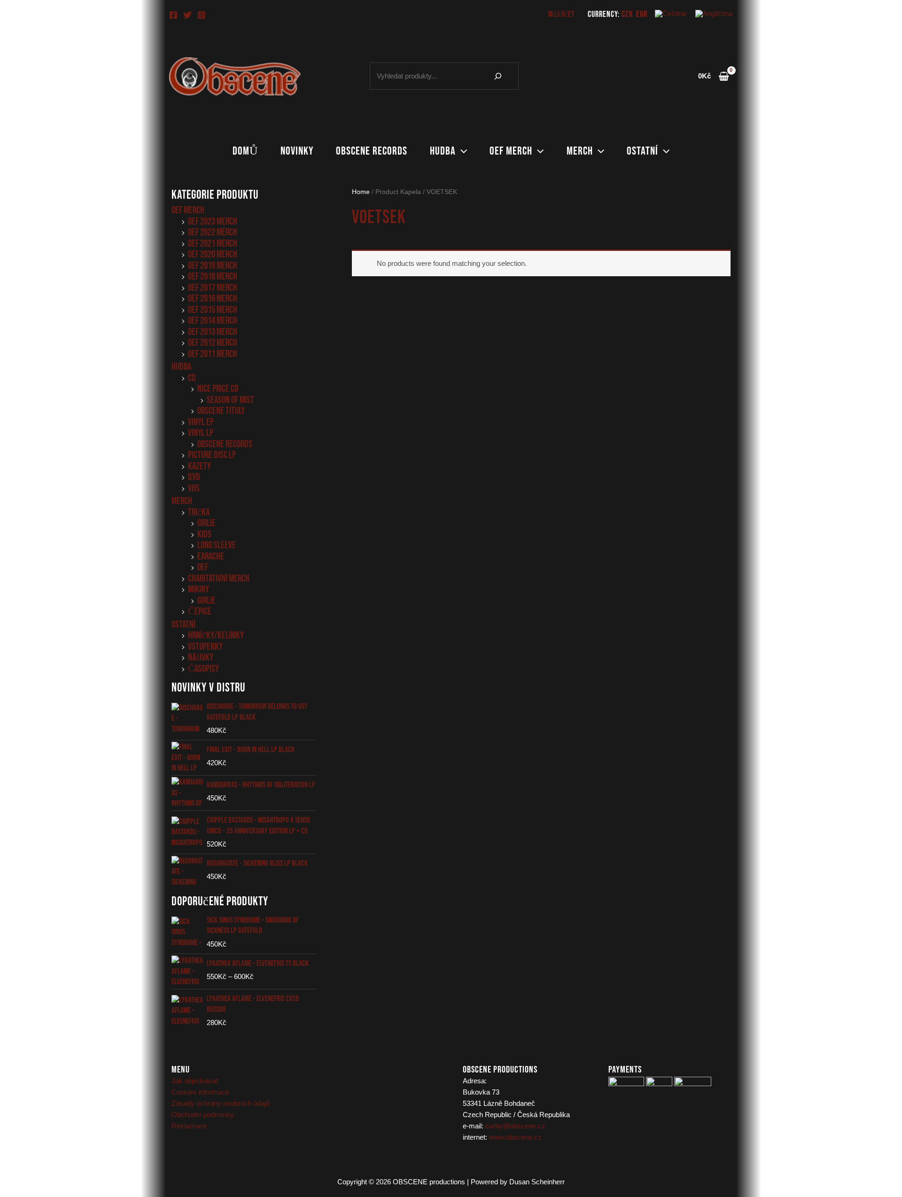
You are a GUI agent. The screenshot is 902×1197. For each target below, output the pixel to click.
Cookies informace (200, 1092)
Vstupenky (205, 647)
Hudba (443, 151)
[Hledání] (498, 76)
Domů (245, 151)
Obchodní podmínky (202, 1115)
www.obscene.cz (515, 1137)
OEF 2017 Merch (212, 288)
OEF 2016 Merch (212, 298)
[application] (461, 151)
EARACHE (210, 556)
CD (192, 378)
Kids (204, 534)
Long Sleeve (216, 545)
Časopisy (203, 669)
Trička (199, 512)
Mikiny (198, 589)
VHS (194, 488)
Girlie (206, 523)
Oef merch (511, 151)
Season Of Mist (230, 400)
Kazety (199, 466)
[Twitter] (187, 15)
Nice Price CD (218, 389)
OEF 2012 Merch (212, 343)
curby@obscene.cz (515, 1126)
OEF (202, 567)
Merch (580, 151)
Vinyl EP (201, 422)
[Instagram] (201, 15)
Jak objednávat (194, 1081)
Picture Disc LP (212, 455)
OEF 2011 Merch (212, 354)
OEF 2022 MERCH (212, 232)
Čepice (199, 611)
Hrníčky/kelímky (216, 635)
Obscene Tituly (221, 411)
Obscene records (371, 151)
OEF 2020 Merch (212, 254)
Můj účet (561, 14)
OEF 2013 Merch (212, 332)
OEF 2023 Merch (212, 221)
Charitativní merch (218, 578)
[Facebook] (173, 15)
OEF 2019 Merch (212, 266)
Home (361, 191)
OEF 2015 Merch (212, 310)
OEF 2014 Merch (212, 320)
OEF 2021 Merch (212, 243)
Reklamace (189, 1126)
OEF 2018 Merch (212, 276)
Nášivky (200, 657)
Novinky (296, 151)
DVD (194, 477)
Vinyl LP (200, 433)
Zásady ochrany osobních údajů (220, 1103)
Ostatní (642, 151)
